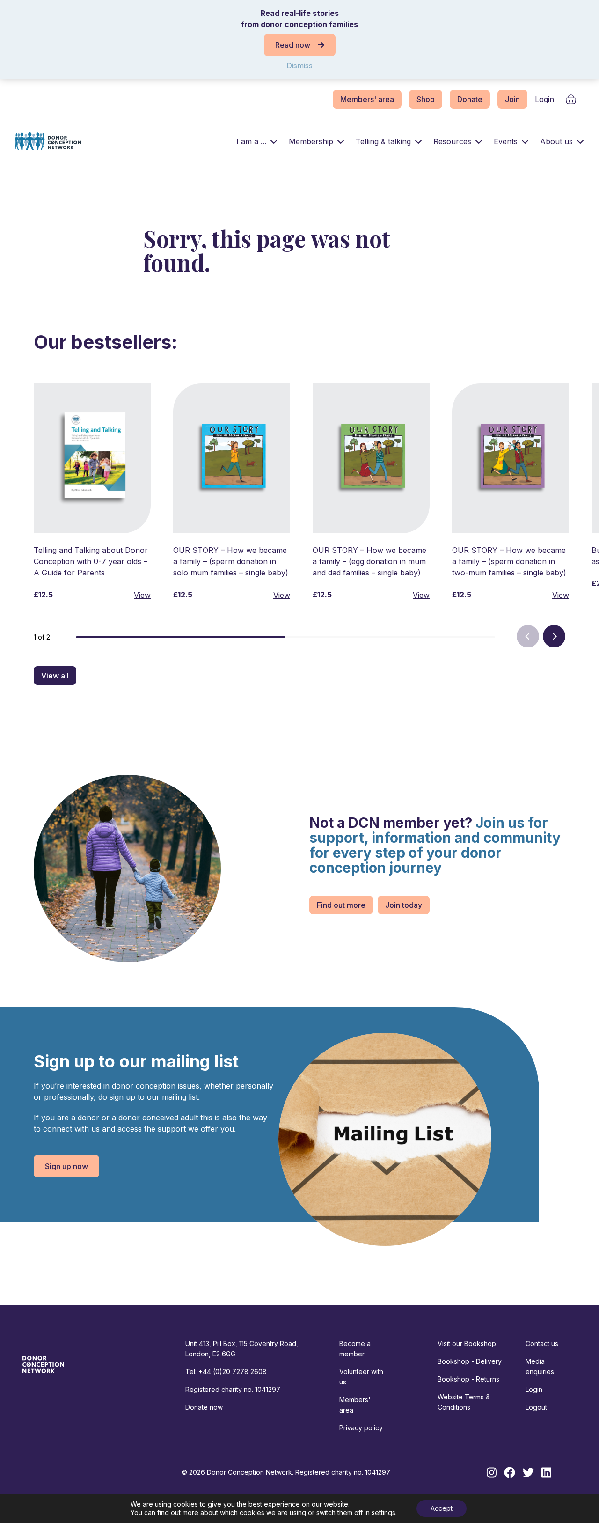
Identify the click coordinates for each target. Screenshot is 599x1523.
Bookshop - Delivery (470, 1361)
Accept (442, 1508)
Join (512, 99)
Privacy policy (361, 1428)
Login (544, 99)
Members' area (367, 99)
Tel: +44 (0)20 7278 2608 (226, 1372)
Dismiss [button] (299, 65)
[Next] (554, 636)
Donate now (204, 1407)
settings (383, 1512)
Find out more (341, 905)
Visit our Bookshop (467, 1343)
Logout (536, 1407)
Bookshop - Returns (468, 1379)
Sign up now (66, 1166)
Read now (292, 45)
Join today (403, 905)
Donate (469, 99)
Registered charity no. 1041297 (232, 1389)
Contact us (542, 1343)
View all (55, 675)
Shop (425, 99)
